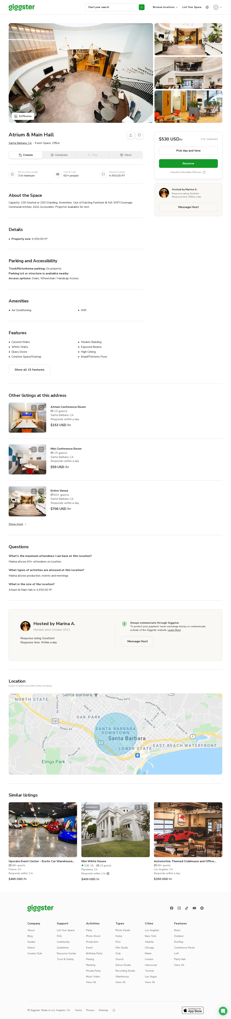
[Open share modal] (34, 408)
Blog (30, 936)
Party (89, 930)
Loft (176, 953)
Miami (148, 953)
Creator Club (34, 953)
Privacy (90, 1010)
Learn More (174, 630)
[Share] (130, 135)
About (30, 930)
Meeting (90, 965)
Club (118, 953)
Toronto (149, 971)
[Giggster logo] (40, 908)
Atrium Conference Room (68, 407)
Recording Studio (125, 971)
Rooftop (178, 942)
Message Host (188, 207)
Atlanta (149, 942)
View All (91, 982)
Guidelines (63, 947)
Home (119, 936)
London (149, 959)
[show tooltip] (204, 172)
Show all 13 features (29, 370)
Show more (16, 524)
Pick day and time (188, 150)
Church (120, 959)
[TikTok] (186, 908)
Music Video (93, 976)
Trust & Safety (65, 959)
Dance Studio (123, 965)
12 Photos (25, 116)
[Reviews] (202, 908)
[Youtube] (194, 908)
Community (63, 942)
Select (31, 947)
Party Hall (180, 959)
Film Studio (122, 947)
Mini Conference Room (66, 449)
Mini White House (93, 861)
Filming (90, 959)
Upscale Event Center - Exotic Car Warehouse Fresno (41, 861)
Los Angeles (152, 930)
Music (177, 930)
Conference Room (184, 947)
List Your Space (191, 7)
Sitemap (103, 1010)
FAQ (59, 936)
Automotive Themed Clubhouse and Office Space (184, 861)
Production (92, 942)
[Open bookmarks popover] (139, 135)
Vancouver (151, 965)
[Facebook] (171, 908)
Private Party (93, 971)
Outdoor (179, 936)
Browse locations (164, 7)
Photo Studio (123, 930)
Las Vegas (151, 976)
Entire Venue (59, 491)
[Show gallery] (81, 73)
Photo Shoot (93, 936)
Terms (78, 1010)
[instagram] (179, 908)
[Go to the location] (27, 418)
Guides (31, 942)
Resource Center (66, 953)
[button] (223, 1011)
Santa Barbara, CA (20, 143)
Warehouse (122, 976)
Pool (118, 942)
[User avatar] (216, 7)
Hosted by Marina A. (184, 189)
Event (89, 947)
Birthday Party (94, 953)
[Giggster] (22, 7)
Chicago (149, 947)
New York (150, 936)
